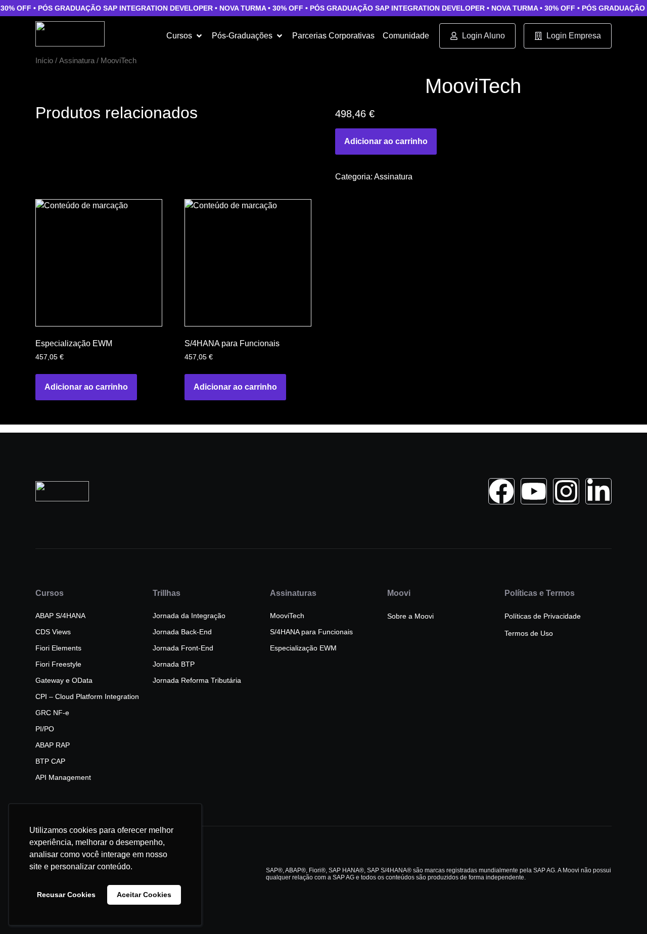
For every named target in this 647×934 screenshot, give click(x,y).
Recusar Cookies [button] (66, 895)
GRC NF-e (52, 713)
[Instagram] (566, 491)
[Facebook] (501, 491)
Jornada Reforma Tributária (197, 680)
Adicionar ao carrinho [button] (86, 387)
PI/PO (44, 729)
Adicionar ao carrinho (386, 141)
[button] (185, 36)
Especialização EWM (303, 648)
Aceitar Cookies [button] (144, 895)
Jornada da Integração (189, 616)
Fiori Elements (58, 648)
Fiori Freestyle (58, 664)
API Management (63, 777)
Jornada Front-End (183, 648)
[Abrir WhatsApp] (622, 908)
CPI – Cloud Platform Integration (87, 696)
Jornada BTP (174, 664)
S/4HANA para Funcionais (311, 632)
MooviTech (287, 616)
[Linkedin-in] (598, 491)
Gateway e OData (64, 680)
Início (44, 61)
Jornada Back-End (182, 632)
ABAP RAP (52, 745)
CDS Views (53, 632)
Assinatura (77, 61)
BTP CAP (50, 761)
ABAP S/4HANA (60, 616)
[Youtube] (534, 491)
